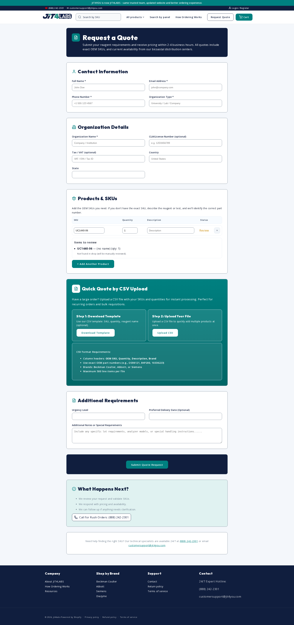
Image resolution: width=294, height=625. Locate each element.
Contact (152, 581)
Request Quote (220, 17)
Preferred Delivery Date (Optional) (169, 410)
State (75, 168)
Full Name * (79, 81)
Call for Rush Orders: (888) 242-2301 (104, 517)
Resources (51, 591)
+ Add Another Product (93, 264)
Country (154, 152)
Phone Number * (82, 96)
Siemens (101, 591)
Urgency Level (80, 410)
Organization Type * (161, 96)
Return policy (155, 586)
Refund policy (109, 617)
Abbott (100, 586)
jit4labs (56, 617)
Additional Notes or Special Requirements (97, 425)
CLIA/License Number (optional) (167, 136)
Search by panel (160, 17)
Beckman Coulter (106, 581)
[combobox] (100, 17)
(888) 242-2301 (189, 541)
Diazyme (101, 596)
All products (134, 17)
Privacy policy (92, 617)
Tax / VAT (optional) (84, 152)
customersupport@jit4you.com (146, 545)
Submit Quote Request (147, 464)
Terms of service (158, 591)
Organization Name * (85, 136)
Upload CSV (165, 332)
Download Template (95, 332)
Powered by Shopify (71, 617)
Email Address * (158, 81)
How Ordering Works (189, 17)
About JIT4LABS (54, 581)
